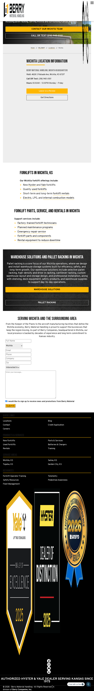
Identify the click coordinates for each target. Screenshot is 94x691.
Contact (6, 425)
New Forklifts (9, 441)
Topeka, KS (8, 464)
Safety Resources (11, 480)
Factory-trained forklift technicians (37, 223)
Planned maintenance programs (35, 227)
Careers (6, 429)
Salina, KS (52, 460)
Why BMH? (41, 48)
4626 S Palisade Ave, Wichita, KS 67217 (48, 74)
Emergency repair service (32, 231)
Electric (27, 198)
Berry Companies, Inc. (22, 689)
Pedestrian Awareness (57, 480)
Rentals (6, 448)
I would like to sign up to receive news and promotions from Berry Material (40, 401)
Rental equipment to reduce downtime (39, 240)
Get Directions (47, 97)
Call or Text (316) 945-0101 (47, 35)
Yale (43, 185)
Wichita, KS (8, 460)
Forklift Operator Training (14, 476)
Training (51, 448)
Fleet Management (11, 484)
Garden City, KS (55, 464)
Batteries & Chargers (57, 444)
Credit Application (56, 425)
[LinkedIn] (49, 672)
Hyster (32, 185)
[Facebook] (49, 661)
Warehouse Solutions (47, 289)
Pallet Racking (47, 302)
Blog (50, 421)
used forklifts (39, 189)
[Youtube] (49, 668)
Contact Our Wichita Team (47, 29)
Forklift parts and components (34, 236)
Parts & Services (55, 441)
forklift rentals (61, 193)
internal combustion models (58, 198)
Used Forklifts (9, 444)
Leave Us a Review (47, 91)
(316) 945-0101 (45, 79)
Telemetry (52, 476)
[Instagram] (49, 664)
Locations (51, 48)
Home (33, 48)
